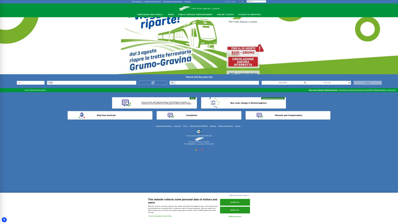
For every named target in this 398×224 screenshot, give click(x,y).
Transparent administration (173, 2)
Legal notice (177, 126)
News (171, 15)
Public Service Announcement (273, 98)
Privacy (185, 126)
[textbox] (94, 83)
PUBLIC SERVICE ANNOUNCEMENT (35, 90)
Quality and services (152, 2)
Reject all (235, 210)
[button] (241, 1)
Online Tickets (225, 15)
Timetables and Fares (149, 15)
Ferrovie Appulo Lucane (199, 8)
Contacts (187, 2)
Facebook (227, 1)
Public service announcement (195, 15)
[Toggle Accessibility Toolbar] (4, 219)
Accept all (235, 202)
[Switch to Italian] (196, 150)
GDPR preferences (235, 216)
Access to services (249, 15)
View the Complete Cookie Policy (160, 216)
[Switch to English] (202, 150)
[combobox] (94, 83)
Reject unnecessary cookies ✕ (239, 195)
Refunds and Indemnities (225, 126)
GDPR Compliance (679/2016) (199, 126)
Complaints (213, 126)
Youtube (233, 1)
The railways (136, 2)
